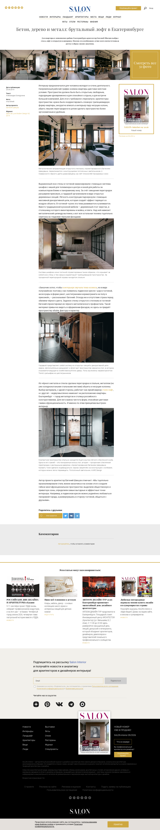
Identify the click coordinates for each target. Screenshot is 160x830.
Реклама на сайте (47, 786)
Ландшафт (68, 17)
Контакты (91, 786)
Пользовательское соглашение (62, 790)
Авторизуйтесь (64, 544)
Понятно (118, 824)
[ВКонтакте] (71, 515)
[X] (65, 515)
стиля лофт (107, 390)
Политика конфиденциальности (97, 790)
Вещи (101, 17)
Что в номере (123, 742)
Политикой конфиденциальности (50, 689)
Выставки (50, 727)
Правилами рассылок (74, 689)
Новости (43, 17)
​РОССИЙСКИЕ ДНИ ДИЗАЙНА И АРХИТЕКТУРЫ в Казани (22, 601)
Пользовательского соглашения (105, 686)
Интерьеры (55, 17)
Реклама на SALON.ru (127, 136)
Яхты (64, 22)
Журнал (117, 17)
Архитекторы (82, 17)
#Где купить (49, 614)
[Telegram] (77, 515)
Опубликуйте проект (128, 8)
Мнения (94, 22)
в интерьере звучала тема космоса (80, 287)
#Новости (10, 620)
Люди (108, 17)
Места (93, 17)
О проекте (29, 786)
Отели (72, 22)
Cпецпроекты (51, 749)
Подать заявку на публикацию (116, 786)
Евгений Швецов (12, 107)
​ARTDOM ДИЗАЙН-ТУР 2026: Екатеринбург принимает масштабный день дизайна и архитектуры (97, 604)
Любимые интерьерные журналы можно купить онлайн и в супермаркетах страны (136, 602)
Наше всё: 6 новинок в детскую (60, 599)
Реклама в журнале (71, 786)
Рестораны (82, 22)
